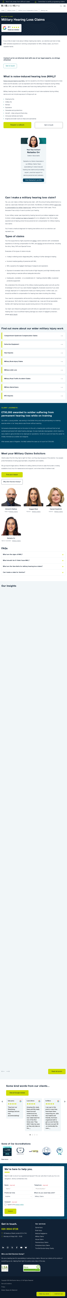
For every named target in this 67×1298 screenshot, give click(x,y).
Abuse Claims (39, 1239)
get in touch (13, 314)
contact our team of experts (25, 218)
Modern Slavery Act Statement (9, 1290)
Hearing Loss (44, 10)
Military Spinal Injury (11, 387)
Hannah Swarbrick (56, 509)
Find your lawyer (12, 474)
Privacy (3, 1287)
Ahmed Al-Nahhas (11, 509)
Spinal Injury (39, 1227)
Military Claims (11, 10)
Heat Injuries (8, 353)
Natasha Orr (11, 538)
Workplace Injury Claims (42, 1245)
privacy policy (19, 1204)
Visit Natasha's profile (33, 180)
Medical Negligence (41, 1233)
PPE (49, 278)
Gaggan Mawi (33, 509)
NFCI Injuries (8, 396)
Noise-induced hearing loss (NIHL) (14, 81)
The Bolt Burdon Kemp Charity (44, 1248)
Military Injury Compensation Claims (28, 10)
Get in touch (48, 125)
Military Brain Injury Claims (13, 361)
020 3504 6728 (9, 1229)
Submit (10, 1211)
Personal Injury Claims (41, 1242)
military (34, 241)
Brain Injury (38, 1230)
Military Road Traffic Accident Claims (17, 378)
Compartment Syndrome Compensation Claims (20, 335)
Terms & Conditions (6, 1283)
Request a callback (17, 125)
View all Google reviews (17, 1093)
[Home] (10, 6)
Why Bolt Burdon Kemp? (12, 481)
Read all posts (57, 1071)
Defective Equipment (11, 344)
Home (2, 10)
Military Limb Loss (10, 370)
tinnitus (40, 243)
